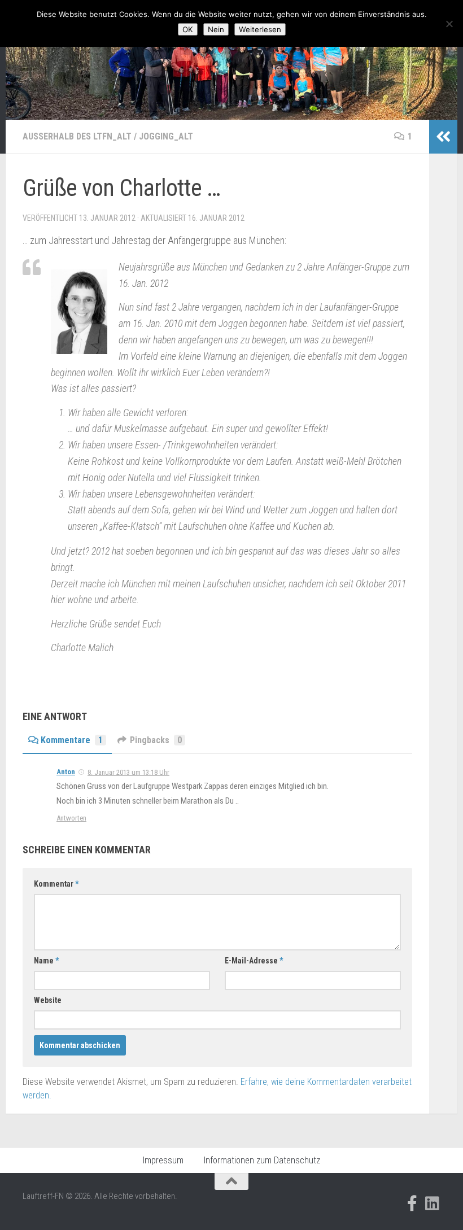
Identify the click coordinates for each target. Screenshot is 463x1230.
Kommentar (56, 883)
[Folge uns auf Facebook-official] (412, 1203)
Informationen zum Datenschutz (262, 1160)
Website (48, 1000)
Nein (216, 29)
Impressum (163, 1160)
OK (187, 29)
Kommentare (72, 740)
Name (46, 960)
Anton (65, 771)
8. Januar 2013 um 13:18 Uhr (128, 772)
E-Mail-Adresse (254, 960)
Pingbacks (156, 740)
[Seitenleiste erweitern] (443, 137)
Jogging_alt (166, 136)
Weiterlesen (260, 29)
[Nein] (449, 23)
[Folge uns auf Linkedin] (432, 1203)
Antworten (71, 818)
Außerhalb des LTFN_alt (77, 136)
